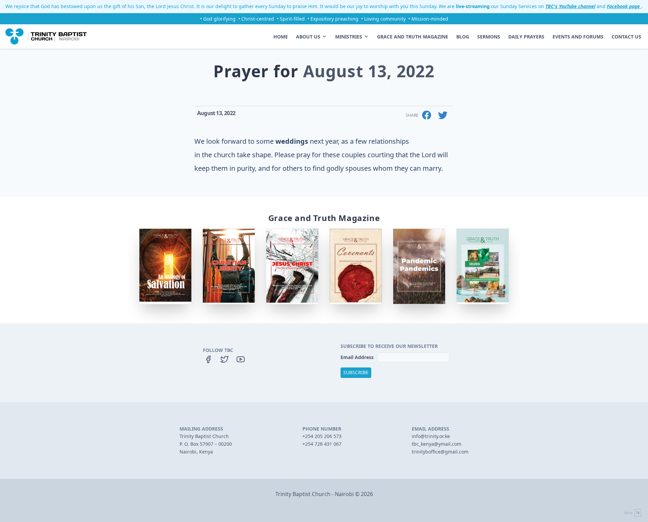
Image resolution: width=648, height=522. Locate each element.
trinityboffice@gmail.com (440, 451)
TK (638, 513)
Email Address (358, 357)
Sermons (488, 36)
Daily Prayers (526, 36)
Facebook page (624, 6)
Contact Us (626, 36)
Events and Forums (577, 36)
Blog (462, 36)
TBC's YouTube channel (570, 6)
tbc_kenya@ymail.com (436, 444)
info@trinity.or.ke (431, 436)
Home (280, 36)
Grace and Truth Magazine (412, 36)
